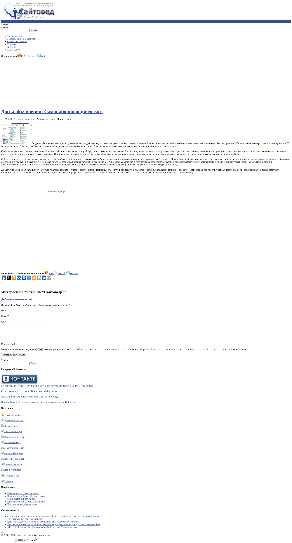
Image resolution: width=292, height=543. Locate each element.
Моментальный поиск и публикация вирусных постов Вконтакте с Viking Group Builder (47, 385)
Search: (4, 27)
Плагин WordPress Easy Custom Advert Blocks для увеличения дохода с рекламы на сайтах (53, 524)
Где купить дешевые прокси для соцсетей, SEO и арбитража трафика (43, 521)
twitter (44, 56)
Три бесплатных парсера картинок (25, 519)
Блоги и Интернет (13, 453)
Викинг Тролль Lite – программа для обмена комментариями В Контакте (39, 402)
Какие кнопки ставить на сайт (23, 493)
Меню (5, 25)
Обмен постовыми (17, 41)
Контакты (12, 47)
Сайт (3, 321)
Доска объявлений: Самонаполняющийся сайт (52, 111)
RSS (23, 56)
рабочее (69, 119)
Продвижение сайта (14, 437)
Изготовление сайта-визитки (22, 504)
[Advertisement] (92, 81)
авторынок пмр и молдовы (260, 159)
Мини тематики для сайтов (21, 499)
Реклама (11, 44)
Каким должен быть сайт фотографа (26, 496)
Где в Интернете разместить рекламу (26, 501)
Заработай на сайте (14, 448)
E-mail (5, 316)
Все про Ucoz (12, 476)
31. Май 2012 (8, 119)
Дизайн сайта (11, 426)
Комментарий (8, 344)
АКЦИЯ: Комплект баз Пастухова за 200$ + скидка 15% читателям (42, 527)
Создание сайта (13, 415)
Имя (4, 310)
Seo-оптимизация (13, 431)
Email (33, 56)
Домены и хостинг (14, 420)
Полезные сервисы (14, 459)
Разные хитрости (13, 464)
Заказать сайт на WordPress (21, 38)
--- (2, 532)
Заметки (50, 119)
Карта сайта (13, 49)
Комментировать (25, 119)
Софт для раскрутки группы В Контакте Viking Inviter (29, 391)
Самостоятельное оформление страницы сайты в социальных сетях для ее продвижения (53, 516)
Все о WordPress (12, 469)
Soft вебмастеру (12, 442)
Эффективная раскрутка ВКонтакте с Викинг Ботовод (29, 396)
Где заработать (14, 36)
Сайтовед (21, 535)
